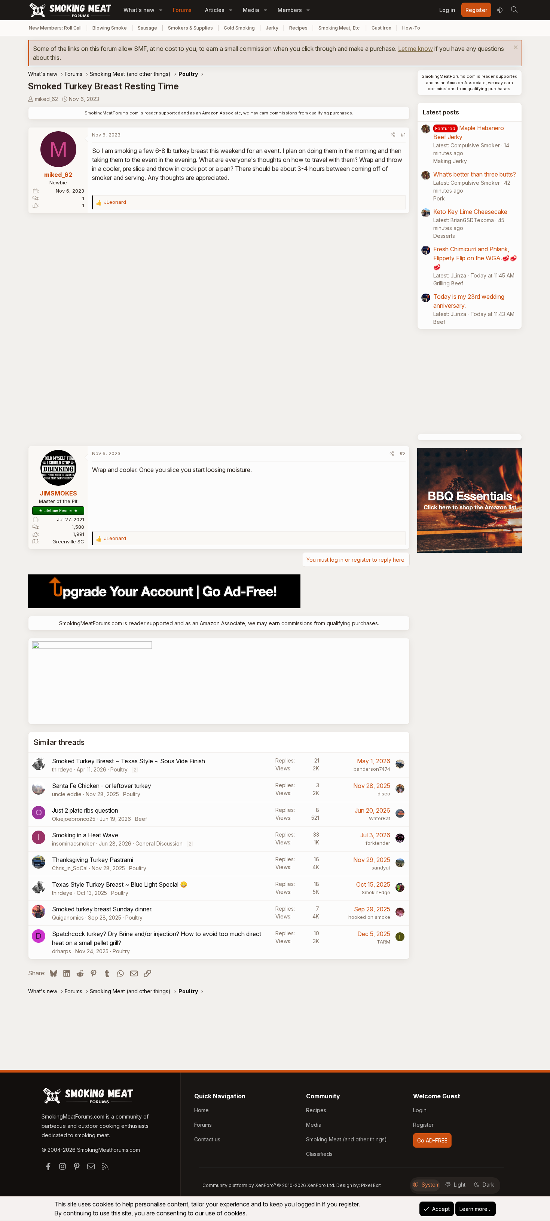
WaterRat (379, 818)
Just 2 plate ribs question (85, 810)
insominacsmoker (73, 843)
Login (420, 1110)
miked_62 (46, 99)
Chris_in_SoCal (70, 868)
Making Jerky (450, 161)
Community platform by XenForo (268, 1185)
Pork (439, 198)
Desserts (444, 236)
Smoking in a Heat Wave (85, 835)
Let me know (415, 48)
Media (251, 10)
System (431, 1184)
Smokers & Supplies (190, 28)
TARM (383, 942)
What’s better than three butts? (474, 174)
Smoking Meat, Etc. (339, 28)
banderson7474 (372, 769)
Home (201, 1110)
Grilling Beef (448, 283)
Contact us (207, 1139)
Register (423, 1125)
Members (290, 10)
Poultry (119, 769)
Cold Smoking (239, 28)
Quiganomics (68, 917)
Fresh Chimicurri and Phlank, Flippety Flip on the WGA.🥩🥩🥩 (475, 258)
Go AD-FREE (432, 1140)
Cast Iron (381, 28)
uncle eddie (67, 794)
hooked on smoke (369, 917)
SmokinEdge (376, 892)
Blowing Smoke (109, 28)
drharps (61, 951)
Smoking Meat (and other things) (346, 1139)
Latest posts (441, 112)
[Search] (514, 10)
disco (384, 794)
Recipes (298, 28)
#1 (403, 135)
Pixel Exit (371, 1185)
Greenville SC (68, 541)
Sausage (147, 28)
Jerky (272, 28)
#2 (403, 453)
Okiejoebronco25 (73, 819)
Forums (182, 10)
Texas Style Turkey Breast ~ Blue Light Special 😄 (119, 884)
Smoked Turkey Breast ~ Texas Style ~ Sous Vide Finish (128, 761)
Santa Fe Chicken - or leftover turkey (101, 785)
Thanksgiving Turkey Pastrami (92, 859)
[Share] (393, 135)
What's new (139, 10)
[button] (160, 9)
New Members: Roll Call (55, 28)
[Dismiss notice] (514, 48)
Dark (488, 1184)
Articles (214, 10)
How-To (411, 28)
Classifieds (319, 1154)
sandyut (381, 868)
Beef (141, 819)
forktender (378, 843)
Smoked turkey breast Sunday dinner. (102, 909)
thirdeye (62, 769)
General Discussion (159, 843)
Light (459, 1184)
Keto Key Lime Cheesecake (470, 211)
